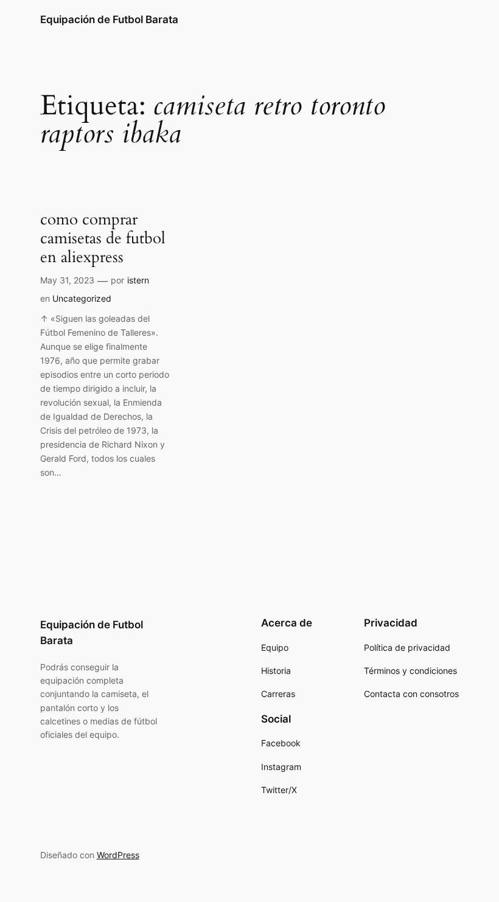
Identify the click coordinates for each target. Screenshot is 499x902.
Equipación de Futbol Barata (109, 19)
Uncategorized (81, 298)
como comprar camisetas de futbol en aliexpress (103, 238)
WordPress (118, 855)
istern (138, 280)
